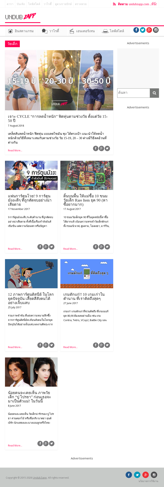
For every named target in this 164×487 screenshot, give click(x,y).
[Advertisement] (138, 68)
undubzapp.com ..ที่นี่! (137, 4)
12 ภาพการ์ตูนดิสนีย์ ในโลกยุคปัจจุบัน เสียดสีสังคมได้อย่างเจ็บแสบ (31, 298)
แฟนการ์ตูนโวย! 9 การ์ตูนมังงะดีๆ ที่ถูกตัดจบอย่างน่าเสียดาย (30, 200)
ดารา (10, 4)
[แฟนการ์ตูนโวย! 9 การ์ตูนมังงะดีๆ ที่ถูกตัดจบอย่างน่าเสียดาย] (31, 163)
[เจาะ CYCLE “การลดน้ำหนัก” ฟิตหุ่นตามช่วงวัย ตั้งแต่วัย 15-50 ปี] (59, 52)
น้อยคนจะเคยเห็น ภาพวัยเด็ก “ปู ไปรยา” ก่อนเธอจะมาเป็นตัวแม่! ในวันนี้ (29, 397)
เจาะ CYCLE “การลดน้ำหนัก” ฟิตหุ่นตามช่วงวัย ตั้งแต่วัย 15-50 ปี (58, 118)
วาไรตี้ (48, 4)
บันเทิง (21, 4)
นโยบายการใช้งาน (148, 481)
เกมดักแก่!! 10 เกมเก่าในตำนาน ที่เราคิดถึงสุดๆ (84, 296)
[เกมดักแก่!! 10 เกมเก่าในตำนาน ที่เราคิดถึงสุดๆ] (86, 261)
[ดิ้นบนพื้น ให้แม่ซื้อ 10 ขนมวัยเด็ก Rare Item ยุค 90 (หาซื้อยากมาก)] (86, 163)
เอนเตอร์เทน (85, 31)
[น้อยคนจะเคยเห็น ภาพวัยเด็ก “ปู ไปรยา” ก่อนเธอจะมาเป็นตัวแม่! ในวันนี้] (31, 360)
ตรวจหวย (81, 4)
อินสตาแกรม (24, 31)
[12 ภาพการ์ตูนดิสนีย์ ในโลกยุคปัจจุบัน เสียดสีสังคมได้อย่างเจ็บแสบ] (31, 261)
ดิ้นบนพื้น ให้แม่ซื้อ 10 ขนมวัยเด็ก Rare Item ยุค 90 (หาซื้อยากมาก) (85, 200)
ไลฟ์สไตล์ (34, 4)
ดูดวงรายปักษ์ (63, 4)
